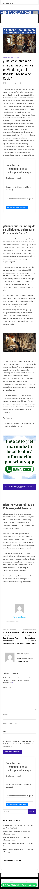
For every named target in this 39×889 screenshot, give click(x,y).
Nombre (6, 714)
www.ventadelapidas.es (12, 621)
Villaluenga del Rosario (11, 57)
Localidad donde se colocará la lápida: (19, 199)
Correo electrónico (11, 723)
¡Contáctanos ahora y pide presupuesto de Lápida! (19, 486)
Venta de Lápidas (14, 83)
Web (4, 732)
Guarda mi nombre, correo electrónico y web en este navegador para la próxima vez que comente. (19, 743)
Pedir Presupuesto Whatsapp (16, 208)
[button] (19, 885)
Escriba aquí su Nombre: (14, 178)
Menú (8, 18)
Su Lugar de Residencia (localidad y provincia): (18, 188)
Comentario (7, 687)
